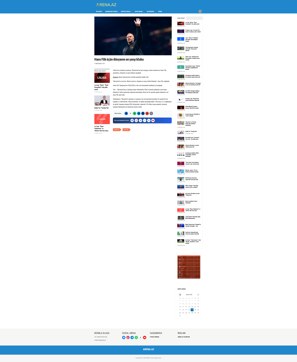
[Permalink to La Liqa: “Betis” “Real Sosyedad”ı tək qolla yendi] (102, 78)
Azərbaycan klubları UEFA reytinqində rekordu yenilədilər (192, 154)
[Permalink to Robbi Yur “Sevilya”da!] (102, 101)
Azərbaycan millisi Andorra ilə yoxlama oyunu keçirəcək (192, 76)
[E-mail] (147, 113)
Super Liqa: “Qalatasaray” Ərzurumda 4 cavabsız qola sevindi (192, 58)
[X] (149, 120)
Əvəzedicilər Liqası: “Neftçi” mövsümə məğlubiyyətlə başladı (192, 67)
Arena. (115, 77)
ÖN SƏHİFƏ (99, 11)
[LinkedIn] (143, 113)
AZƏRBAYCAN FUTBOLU (111, 11)
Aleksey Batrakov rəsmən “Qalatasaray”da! (192, 146)
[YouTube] (153, 120)
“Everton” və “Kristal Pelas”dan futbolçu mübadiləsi (190, 123)
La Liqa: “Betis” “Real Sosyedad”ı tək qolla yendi (101, 87)
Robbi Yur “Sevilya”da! (101, 108)
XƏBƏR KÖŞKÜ (181, 18)
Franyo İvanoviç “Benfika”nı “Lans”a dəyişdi (192, 115)
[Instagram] (136, 120)
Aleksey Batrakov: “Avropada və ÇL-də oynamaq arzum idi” (193, 84)
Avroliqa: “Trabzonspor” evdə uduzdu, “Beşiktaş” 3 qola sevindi (193, 241)
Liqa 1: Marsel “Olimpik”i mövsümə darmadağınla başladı (191, 39)
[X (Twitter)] (130, 113)
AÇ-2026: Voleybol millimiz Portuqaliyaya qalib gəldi (192, 91)
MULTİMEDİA (150, 11)
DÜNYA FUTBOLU (125, 11)
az (117, 77)
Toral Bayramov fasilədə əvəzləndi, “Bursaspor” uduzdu (191, 49)
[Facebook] (126, 113)
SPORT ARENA (138, 11)
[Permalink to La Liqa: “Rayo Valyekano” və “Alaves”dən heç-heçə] (102, 119)
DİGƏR (160, 11)
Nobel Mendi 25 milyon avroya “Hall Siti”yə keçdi (192, 107)
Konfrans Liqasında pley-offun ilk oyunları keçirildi (192, 233)
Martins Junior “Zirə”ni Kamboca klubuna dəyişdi (191, 171)
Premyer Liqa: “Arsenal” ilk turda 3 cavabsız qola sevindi (193, 31)
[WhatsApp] (134, 113)
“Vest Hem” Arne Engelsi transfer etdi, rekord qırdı (192, 163)
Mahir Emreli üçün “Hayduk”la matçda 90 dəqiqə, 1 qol (193, 225)
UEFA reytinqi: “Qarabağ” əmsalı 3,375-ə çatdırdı (191, 186)
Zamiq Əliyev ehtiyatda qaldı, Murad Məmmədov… (192, 217)
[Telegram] (138, 113)
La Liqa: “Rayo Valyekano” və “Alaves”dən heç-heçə (101, 128)
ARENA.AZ (148, 349)
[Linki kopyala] (151, 113)
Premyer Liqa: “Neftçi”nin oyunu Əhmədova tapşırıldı (192, 99)
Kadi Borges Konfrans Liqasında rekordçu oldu (191, 178)
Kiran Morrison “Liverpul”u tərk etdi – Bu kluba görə (192, 138)
